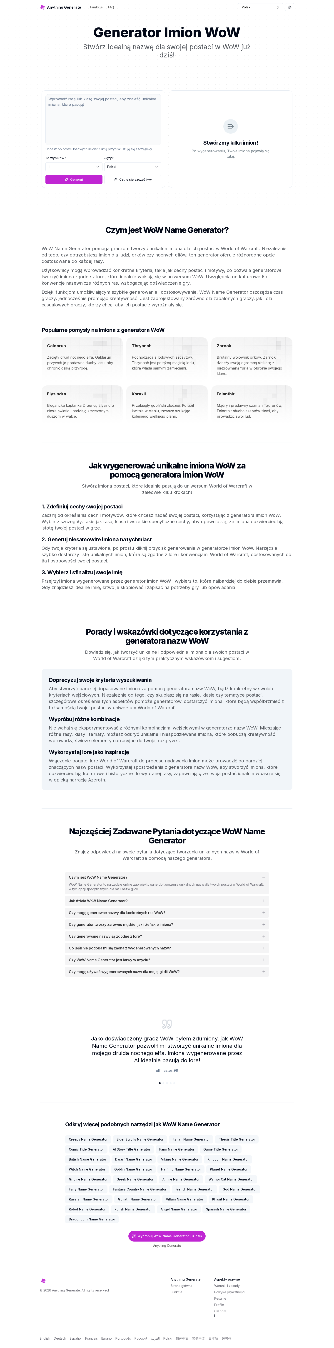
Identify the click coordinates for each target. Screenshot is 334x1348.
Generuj (76, 179)
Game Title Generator (220, 1149)
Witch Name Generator (87, 1169)
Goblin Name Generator (133, 1169)
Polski (167, 1338)
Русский (141, 1338)
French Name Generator (194, 1189)
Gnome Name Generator (88, 1179)
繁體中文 (198, 1338)
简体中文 (182, 1338)
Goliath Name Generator (137, 1199)
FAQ (111, 7)
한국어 (226, 1338)
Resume (220, 1298)
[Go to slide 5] (174, 1083)
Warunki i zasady (227, 1286)
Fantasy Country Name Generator (139, 1189)
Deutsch (60, 1338)
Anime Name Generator (180, 1179)
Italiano (106, 1338)
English (45, 1338)
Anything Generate (167, 1245)
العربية (155, 1338)
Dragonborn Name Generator (92, 1219)
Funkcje (96, 7)
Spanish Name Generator (226, 1209)
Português (123, 1338)
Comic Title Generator (86, 1149)
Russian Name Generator (89, 1199)
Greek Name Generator (135, 1179)
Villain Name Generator (184, 1199)
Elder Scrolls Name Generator (140, 1139)
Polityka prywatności (229, 1292)
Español (76, 1338)
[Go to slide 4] (171, 1083)
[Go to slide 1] (160, 1083)
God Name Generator (240, 1189)
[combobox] (260, 7)
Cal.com (220, 1311)
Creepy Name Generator (88, 1139)
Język (109, 158)
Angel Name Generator (179, 1209)
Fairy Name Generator (86, 1189)
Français (91, 1338)
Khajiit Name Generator (230, 1199)
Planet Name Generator (228, 1169)
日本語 (213, 1338)
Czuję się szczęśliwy (135, 179)
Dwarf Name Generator (133, 1159)
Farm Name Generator (176, 1149)
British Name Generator (87, 1159)
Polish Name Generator (133, 1209)
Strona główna (181, 1286)
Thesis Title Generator (237, 1139)
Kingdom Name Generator (228, 1159)
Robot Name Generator (87, 1209)
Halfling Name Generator (181, 1169)
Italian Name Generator (191, 1139)
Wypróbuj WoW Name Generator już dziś (169, 1236)
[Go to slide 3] (167, 1083)
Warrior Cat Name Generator (231, 1179)
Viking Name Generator (179, 1159)
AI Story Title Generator (131, 1149)
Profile (219, 1305)
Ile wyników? (55, 158)
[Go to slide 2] (163, 1083)
